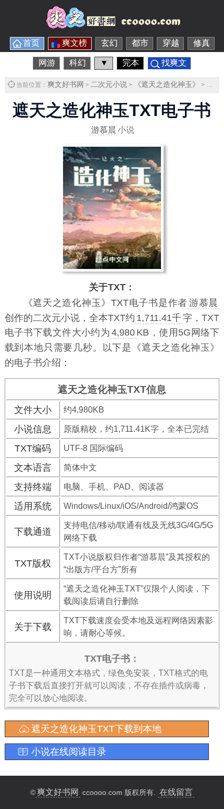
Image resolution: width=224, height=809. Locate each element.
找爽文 (173, 62)
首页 (31, 42)
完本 (130, 62)
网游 (47, 62)
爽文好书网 (65, 84)
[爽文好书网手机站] (112, 27)
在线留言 (176, 792)
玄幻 (109, 42)
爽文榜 (74, 42)
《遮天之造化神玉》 (167, 84)
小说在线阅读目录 (68, 752)
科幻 (77, 62)
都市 (140, 42)
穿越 (171, 42)
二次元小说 (109, 84)
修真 (201, 42)
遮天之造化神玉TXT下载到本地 (96, 729)
